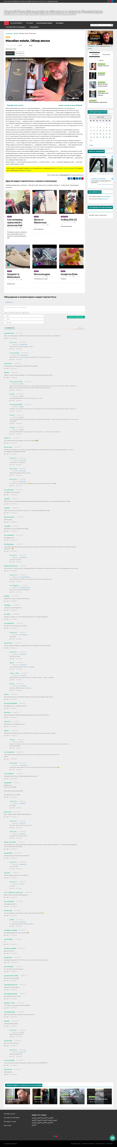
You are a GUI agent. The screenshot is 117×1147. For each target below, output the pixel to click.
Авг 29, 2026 (11, 1101)
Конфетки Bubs (69, 274)
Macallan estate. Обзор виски (98, 215)
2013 (49, 1123)
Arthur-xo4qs (23, 460)
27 (100, 137)
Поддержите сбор (93, 46)
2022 (33, 1120)
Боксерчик (101, 75)
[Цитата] (19, 313)
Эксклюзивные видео (44, 23)
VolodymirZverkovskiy (25, 577)
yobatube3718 (23, 864)
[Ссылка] (23, 313)
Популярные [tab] (106, 54)
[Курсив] (8, 313)
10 (91, 130)
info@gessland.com (102, 199)
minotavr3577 (23, 1052)
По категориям (16, 23)
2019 (49, 1120)
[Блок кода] (21, 313)
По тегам (29, 23)
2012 (33, 1125)
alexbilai (22, 383)
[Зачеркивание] (12, 313)
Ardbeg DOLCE (69, 219)
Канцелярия (34, 27)
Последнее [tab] (95, 54)
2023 (49, 1118)
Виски (30, 45)
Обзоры (16, 33)
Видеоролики (64, 216)
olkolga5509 (22, 803)
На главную (9, 33)
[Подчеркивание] (10, 313)
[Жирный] (6, 313)
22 (106, 134)
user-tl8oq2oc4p (23, 634)
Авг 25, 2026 (66, 1101)
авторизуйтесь (9, 302)
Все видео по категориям (11, 1117)
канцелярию (106, 196)
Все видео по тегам (10, 1121)
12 (97, 130)
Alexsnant (22, 884)
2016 (33, 1123)
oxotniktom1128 (23, 344)
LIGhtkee (22, 1032)
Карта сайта (7, 1125)
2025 (38, 1118)
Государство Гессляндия (15, 27)
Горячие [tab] (101, 60)
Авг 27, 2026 (38, 1101)
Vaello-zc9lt (22, 823)
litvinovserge (23, 921)
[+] (28, 312)
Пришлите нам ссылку (53, 1)
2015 (38, 1123)
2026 (33, 1118)
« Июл (91, 145)
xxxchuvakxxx (23, 654)
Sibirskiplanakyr (23, 557)
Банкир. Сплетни (103, 65)
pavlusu (21, 741)
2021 (39, 1120)
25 (94, 137)
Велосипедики (42, 274)
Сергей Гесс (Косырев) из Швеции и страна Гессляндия (53, 12)
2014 (43, 1123)
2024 (43, 1118)
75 (21, 45)
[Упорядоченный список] (14, 313)
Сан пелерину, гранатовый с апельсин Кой (15, 222)
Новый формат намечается (98, 102)
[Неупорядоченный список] (17, 313)
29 (106, 137)
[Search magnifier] (112, 25)
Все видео (60, 23)
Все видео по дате (9, 1113)
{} (25, 312)
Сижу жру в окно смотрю (98, 1099)
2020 (44, 1120)
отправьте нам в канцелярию (65, 168)
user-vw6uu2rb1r (23, 765)
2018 (54, 1120)
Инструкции (27, 170)
